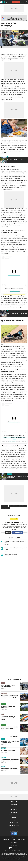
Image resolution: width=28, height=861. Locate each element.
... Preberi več (16, 859)
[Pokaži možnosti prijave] (24, 2)
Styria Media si (20, 850)
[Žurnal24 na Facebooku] (12, 833)
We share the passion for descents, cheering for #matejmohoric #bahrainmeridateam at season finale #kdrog (14, 437)
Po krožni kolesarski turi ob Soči (15, 159)
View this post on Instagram (14, 274)
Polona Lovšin (12, 441)
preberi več (14, 519)
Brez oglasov (16, 1)
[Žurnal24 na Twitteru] (15, 833)
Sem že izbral (24, 20)
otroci (2, 507)
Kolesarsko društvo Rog (15, 291)
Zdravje (7, 544)
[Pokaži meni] (26, 2)
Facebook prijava (17, 532)
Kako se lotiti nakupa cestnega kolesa (17, 313)
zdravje (7, 507)
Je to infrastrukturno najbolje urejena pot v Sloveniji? (17, 477)
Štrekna (10, 474)
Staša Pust (7, 28)
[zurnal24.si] (3, 2)
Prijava (8, 532)
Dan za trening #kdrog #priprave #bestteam (14, 288)
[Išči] (21, 2)
